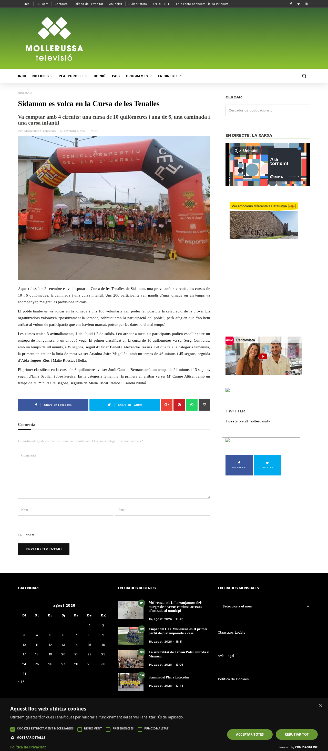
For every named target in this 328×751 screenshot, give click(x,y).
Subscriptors (137, 4)
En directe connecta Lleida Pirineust (202, 4)
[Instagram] (306, 4)
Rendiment (93, 728)
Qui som (42, 4)
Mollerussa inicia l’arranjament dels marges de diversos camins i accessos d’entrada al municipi (175, 607)
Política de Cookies (233, 679)
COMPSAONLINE (306, 747)
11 (37, 645)
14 (76, 645)
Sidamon (25, 93)
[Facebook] (291, 4)
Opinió (100, 76)
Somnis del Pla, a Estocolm (169, 677)
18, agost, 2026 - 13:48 (166, 619)
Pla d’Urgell (71, 76)
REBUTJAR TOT (297, 734)
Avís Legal (226, 656)
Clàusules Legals (231, 632)
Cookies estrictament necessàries (45, 728)
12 (50, 645)
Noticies (40, 76)
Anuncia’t (115, 4)
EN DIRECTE (161, 4)
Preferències (123, 728)
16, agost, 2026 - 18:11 (165, 641)
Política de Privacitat (88, 4)
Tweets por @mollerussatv (247, 421)
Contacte (61, 4)
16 (103, 645)
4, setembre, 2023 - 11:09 (79, 131)
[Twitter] (298, 4)
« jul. (22, 681)
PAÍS (116, 76)
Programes (137, 76)
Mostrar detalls (30, 738)
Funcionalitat (156, 728)
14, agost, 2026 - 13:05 (166, 664)
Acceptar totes (250, 734)
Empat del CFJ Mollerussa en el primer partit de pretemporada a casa (178, 631)
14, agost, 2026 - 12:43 (166, 685)
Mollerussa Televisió (40, 131)
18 (36, 654)
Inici (27, 4)
